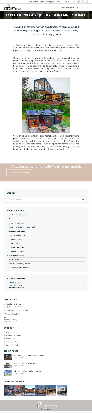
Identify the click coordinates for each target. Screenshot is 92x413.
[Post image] (8, 357)
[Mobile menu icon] (84, 7)
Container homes (17, 251)
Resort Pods (10, 338)
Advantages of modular (17, 219)
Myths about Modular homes (24, 363)
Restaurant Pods (12, 345)
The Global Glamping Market (19, 263)
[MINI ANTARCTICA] (9, 390)
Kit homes (15, 243)
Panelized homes (17, 247)
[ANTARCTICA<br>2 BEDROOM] (19, 390)
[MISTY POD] (51, 390)
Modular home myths (16, 223)
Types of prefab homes (17, 235)
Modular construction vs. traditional (22, 227)
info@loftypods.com (70, 7)
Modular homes (17, 239)
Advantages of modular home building (28, 371)
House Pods (10, 332)
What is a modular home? (18, 215)
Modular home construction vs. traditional (29, 355)
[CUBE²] (62, 390)
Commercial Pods (12, 342)
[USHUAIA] (40, 390)
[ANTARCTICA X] (30, 390)
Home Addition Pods (13, 335)
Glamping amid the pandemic (19, 268)
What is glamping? (15, 259)
